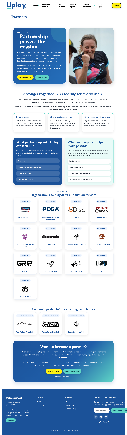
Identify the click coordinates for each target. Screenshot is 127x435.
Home (39, 402)
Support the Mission (72, 371)
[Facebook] (101, 417)
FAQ (66, 402)
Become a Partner (25, 77)
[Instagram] (96, 417)
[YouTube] (106, 417)
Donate (116, 5)
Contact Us (69, 405)
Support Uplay (42, 77)
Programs (40, 405)
